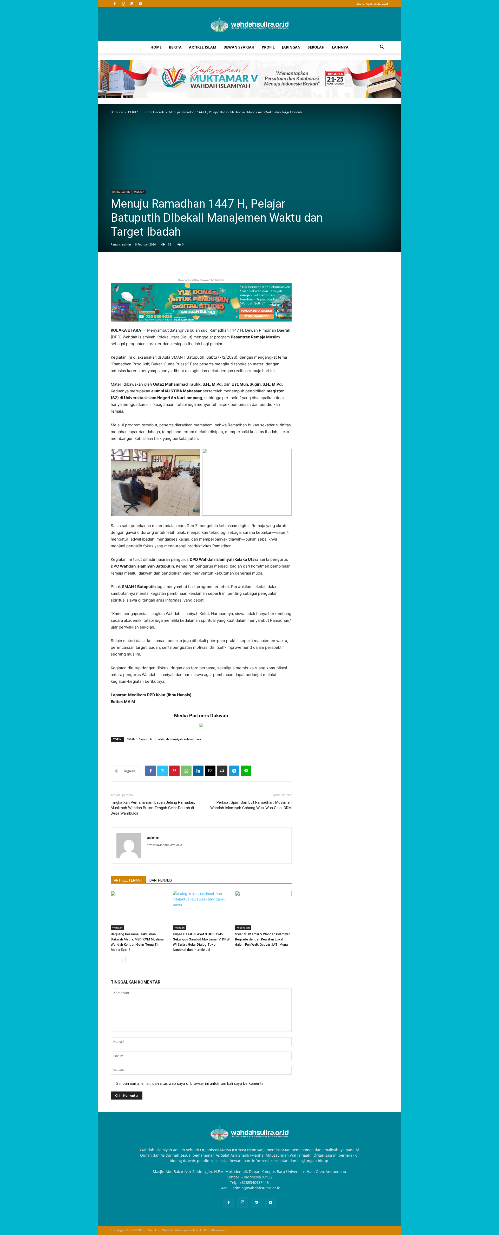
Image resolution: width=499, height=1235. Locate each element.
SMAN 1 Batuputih (139, 739)
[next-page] (122, 960)
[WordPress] (132, 3)
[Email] (210, 771)
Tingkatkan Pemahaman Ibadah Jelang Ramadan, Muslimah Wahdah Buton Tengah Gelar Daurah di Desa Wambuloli (153, 808)
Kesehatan (243, 927)
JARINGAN (291, 47)
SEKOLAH (316, 47)
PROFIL (268, 47)
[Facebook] (115, 3)
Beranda (117, 112)
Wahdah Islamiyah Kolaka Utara (179, 739)
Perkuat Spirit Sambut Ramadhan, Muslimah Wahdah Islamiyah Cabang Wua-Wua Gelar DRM (251, 805)
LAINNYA (340, 47)
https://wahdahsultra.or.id (164, 845)
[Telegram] (234, 771)
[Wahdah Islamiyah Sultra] (249, 24)
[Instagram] (123, 3)
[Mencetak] (222, 771)
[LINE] (246, 771)
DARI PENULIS (160, 880)
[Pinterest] (174, 771)
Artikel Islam (202, 47)
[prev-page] (114, 960)
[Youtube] (140, 3)
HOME (156, 47)
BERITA (175, 47)
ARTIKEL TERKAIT (128, 880)
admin (126, 244)
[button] (382, 47)
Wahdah (139, 192)
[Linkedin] (198, 771)
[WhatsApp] (186, 771)
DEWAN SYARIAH (239, 47)
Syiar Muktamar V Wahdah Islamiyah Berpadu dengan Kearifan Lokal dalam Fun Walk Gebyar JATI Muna (262, 939)
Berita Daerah (153, 112)
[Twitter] (162, 771)
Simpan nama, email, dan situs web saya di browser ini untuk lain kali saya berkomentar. (191, 1083)
